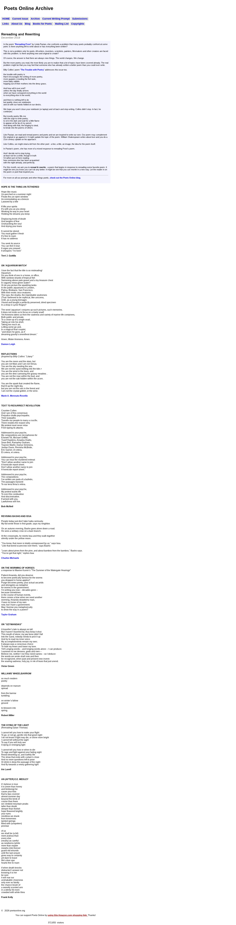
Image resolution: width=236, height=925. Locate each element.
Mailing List (62, 23)
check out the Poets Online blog (65, 178)
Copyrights (77, 23)
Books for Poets (42, 23)
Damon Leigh (8, 344)
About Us (16, 23)
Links (5, 23)
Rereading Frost (23, 44)
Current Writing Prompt (56, 18)
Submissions (80, 18)
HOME (6, 18)
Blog (27, 23)
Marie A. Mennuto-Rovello (14, 396)
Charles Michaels (10, 558)
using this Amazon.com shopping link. (68, 915)
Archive (35, 18)
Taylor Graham (8, 614)
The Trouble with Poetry (32, 70)
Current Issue (20, 18)
